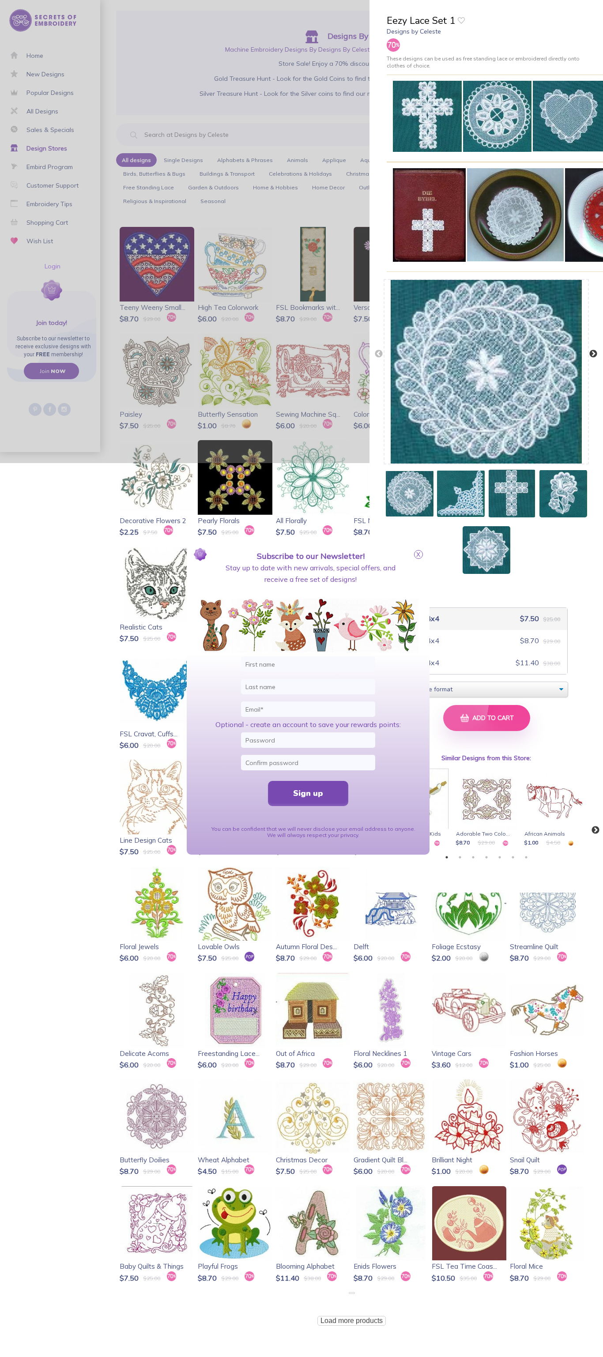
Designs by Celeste (414, 31)
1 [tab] (446, 857)
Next (593, 354)
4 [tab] (486, 857)
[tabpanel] (488, 808)
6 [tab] (513, 857)
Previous (378, 354)
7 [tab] (526, 857)
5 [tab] (499, 857)
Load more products (351, 1320)
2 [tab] (460, 857)
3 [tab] (473, 857)
